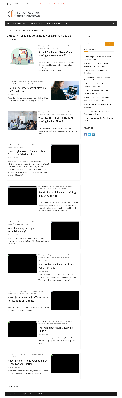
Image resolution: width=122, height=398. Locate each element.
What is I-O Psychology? (16, 23)
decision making (54, 114)
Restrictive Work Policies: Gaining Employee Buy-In (57, 194)
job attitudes (53, 188)
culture (21, 224)
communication (23, 84)
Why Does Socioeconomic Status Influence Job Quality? (49, 4)
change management (56, 257)
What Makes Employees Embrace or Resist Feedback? (57, 266)
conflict (21, 147)
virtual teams (33, 84)
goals (62, 114)
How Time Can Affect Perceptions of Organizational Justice (28, 362)
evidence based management (58, 324)
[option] (51, 4)
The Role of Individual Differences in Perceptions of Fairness (28, 299)
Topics (67, 23)
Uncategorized (54, 48)
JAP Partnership (36, 23)
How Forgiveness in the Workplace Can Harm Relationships (27, 153)
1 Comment (44, 260)
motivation (68, 114)
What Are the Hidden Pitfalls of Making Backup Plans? (55, 120)
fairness (21, 293)
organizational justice (31, 293)
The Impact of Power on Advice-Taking (55, 329)
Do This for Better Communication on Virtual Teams (27, 89)
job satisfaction (63, 188)
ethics (26, 147)
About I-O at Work (53, 23)
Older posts (15, 386)
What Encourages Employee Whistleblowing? (23, 230)
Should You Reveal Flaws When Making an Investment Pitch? (55, 54)
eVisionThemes (41, 394)
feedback (66, 257)
